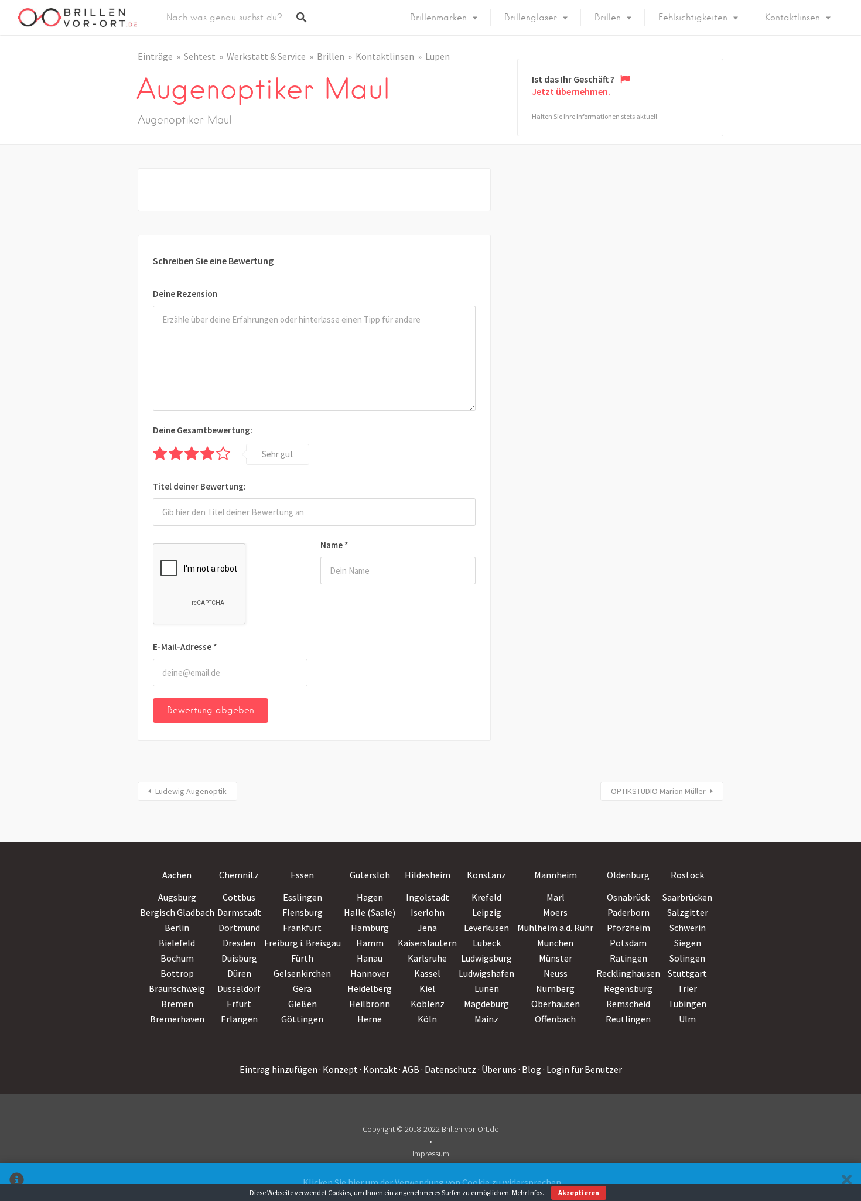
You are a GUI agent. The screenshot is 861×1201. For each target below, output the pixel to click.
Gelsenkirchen (302, 973)
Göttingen (302, 1019)
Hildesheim (427, 875)
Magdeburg (486, 1004)
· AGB (409, 1069)
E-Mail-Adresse (185, 646)
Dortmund (239, 927)
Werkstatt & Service (266, 56)
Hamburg (370, 927)
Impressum (430, 1153)
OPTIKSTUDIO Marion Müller (658, 791)
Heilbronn (369, 1004)
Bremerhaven (177, 1019)
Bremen (177, 1004)
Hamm (370, 943)
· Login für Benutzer (582, 1069)
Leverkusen (486, 927)
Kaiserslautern (427, 943)
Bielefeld (177, 943)
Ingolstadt (427, 897)
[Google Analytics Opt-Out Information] (16, 1182)
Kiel (427, 988)
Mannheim (555, 875)
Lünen (486, 988)
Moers (555, 912)
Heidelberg (369, 988)
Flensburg (302, 912)
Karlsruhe (427, 958)
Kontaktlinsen (792, 17)
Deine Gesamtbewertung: (202, 430)
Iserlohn (428, 912)
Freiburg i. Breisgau (302, 943)
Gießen (302, 1004)
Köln (427, 1019)
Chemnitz (239, 875)
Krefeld (486, 897)
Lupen (437, 56)
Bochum (177, 958)
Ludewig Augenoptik (191, 791)
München (555, 943)
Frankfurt (302, 927)
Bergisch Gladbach (177, 912)
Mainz (486, 1019)
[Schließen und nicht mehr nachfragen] (847, 1182)
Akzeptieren (578, 1192)
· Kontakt (378, 1069)
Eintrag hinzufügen (278, 1069)
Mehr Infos (527, 1192)
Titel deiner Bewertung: (199, 486)
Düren (239, 973)
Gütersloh (370, 875)
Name (334, 544)
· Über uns (497, 1069)
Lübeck (487, 943)
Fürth (302, 958)
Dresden (239, 943)
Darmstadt (239, 912)
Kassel (427, 973)
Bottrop (177, 973)
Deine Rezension (185, 293)
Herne (369, 1019)
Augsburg (177, 897)
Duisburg (239, 958)
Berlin (177, 927)
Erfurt (239, 1004)
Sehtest (200, 56)
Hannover (370, 973)
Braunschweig (177, 988)
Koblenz (428, 1004)
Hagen (370, 897)
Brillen (607, 17)
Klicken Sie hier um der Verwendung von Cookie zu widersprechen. (433, 1182)
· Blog (529, 1069)
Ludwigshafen (486, 973)
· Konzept (338, 1069)
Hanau (369, 958)
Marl (555, 897)
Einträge (155, 56)
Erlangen (239, 1019)
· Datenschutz (448, 1069)
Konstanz (486, 875)
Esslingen (302, 897)
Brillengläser (530, 17)
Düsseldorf (239, 988)
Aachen (177, 875)
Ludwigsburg (486, 958)
